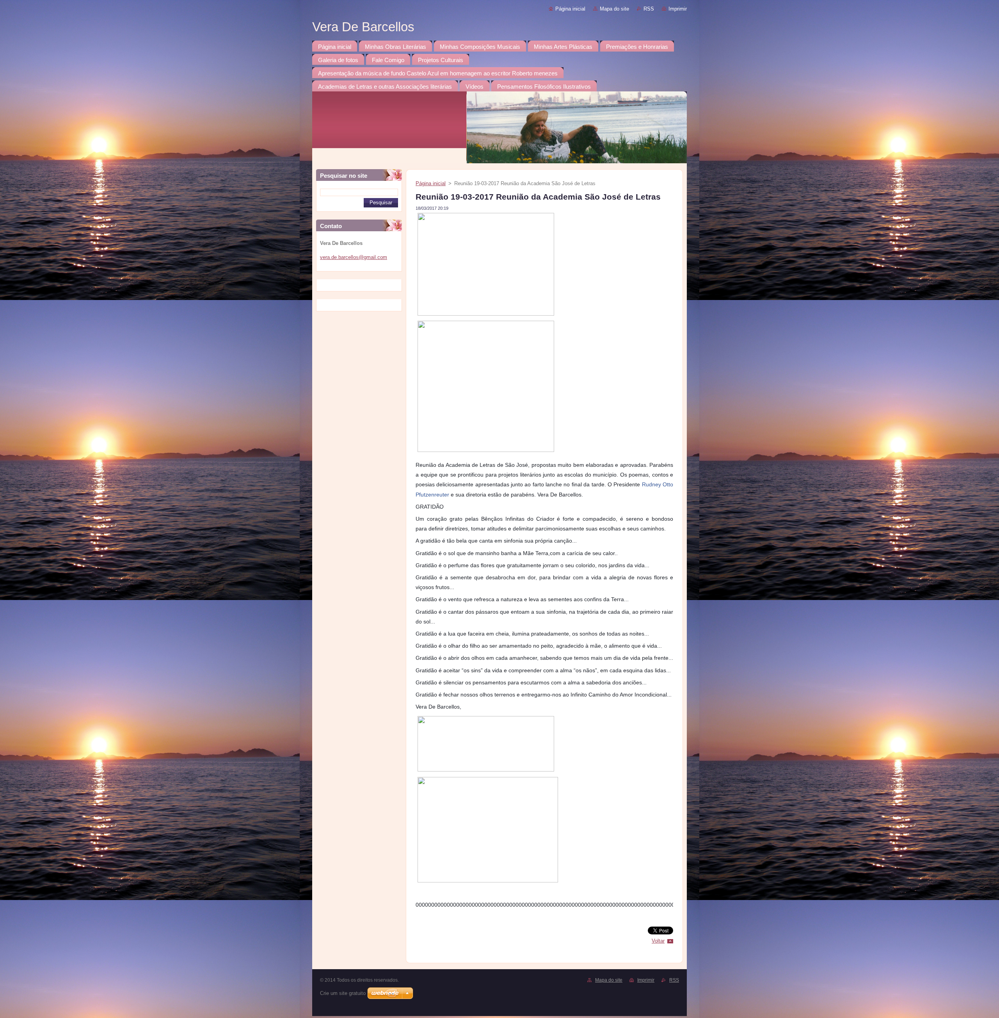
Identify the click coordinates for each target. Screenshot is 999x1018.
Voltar (658, 941)
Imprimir (677, 9)
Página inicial (570, 9)
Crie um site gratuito (343, 993)
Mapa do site (614, 9)
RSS (648, 9)
